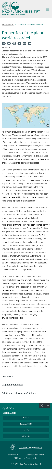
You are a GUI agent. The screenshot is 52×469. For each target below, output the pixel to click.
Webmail (26, 418)
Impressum (13, 455)
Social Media (10, 413)
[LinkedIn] (4, 43)
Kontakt (26, 430)
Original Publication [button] (13, 384)
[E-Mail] (24, 43)
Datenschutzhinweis (35, 455)
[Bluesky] (9, 43)
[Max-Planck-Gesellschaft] (15, 447)
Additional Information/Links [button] (18, 393)
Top (47, 405)
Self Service (26, 436)
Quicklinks (8, 408)
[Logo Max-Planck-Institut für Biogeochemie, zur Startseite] (21, 8)
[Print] (30, 43)
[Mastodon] (14, 43)
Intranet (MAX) (26, 424)
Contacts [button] (7, 376)
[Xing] (19, 43)
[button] (47, 125)
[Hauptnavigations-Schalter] (47, 9)
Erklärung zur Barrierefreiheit (26, 458)
